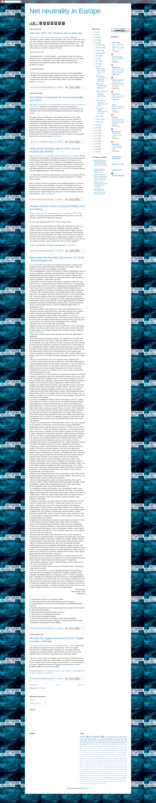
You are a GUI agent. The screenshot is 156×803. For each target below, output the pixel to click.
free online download (121, 773)
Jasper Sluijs (123, 758)
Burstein (112, 746)
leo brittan (108, 775)
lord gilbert (122, 775)
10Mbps (94, 744)
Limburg (99, 760)
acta (118, 769)
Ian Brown (110, 758)
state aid (84, 781)
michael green (100, 777)
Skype (88, 767)
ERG (94, 754)
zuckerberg (100, 783)
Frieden (109, 756)
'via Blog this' (40, 81)
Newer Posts (34, 685)
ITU (104, 758)
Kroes (83, 736)
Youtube (111, 769)
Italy (116, 758)
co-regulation (98, 743)
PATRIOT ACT (85, 764)
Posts (34, 700)
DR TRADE (83, 752)
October (98, 50)
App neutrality (85, 746)
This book (32, 265)
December (99, 45)
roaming (95, 779)
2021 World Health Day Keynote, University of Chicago (118, 108)
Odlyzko (105, 762)
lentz (102, 775)
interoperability (108, 743)
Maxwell (106, 760)
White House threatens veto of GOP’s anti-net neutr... (101, 86)
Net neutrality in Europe (65, 11)
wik (95, 783)
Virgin (90, 769)
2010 (96, 138)
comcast (108, 771)
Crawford (82, 750)
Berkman (105, 746)
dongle (83, 773)
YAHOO (105, 769)
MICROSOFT (84, 741)
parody (89, 779)
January (98, 122)
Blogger (86, 788)
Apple (92, 746)
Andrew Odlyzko (122, 744)
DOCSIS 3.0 (117, 750)
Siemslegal (115, 144)
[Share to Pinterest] (79, 87)
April (97, 66)
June (97, 61)
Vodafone (97, 769)
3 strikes (107, 744)
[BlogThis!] (72, 87)
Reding (90, 739)
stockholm (91, 781)
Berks (114, 105)
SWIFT (95, 765)
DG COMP (101, 750)
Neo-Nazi (122, 760)
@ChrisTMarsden (72, 315)
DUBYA (91, 752)
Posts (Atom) (42, 688)
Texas (105, 767)
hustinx (89, 775)
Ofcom (82, 743)
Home (58, 685)
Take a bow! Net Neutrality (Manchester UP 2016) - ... (101, 103)
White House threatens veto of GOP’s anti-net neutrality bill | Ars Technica (53, 156)
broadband (95, 736)
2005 (96, 149)
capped (92, 771)
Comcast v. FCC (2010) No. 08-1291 (98, 748)
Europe (107, 737)
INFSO (93, 758)
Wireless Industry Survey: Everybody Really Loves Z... (101, 95)
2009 (96, 141)
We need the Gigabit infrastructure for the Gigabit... (101, 111)
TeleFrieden (115, 94)
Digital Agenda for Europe (113, 752)
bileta (123, 769)
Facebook (101, 756)
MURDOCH (94, 741)
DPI (124, 750)
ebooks (94, 773)
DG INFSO (109, 750)
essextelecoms (117, 170)
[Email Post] (66, 87)
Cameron (124, 746)
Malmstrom (105, 741)
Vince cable (83, 769)
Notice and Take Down (94, 762)
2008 (96, 144)
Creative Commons (92, 750)
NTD (116, 760)
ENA (90, 754)
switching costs (101, 781)
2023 (96, 35)
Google (116, 737)
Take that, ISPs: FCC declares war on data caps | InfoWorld (49, 37)
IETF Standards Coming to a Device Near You (117, 135)
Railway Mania (102, 764)
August (98, 56)
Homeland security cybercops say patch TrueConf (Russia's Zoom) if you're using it (100, 163)
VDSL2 (116, 767)
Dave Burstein (99, 752)
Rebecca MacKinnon (114, 764)
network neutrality (120, 777)
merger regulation (89, 777)
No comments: (59, 87)
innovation (96, 775)
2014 (96, 128)
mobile (118, 743)
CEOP (118, 746)
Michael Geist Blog (118, 176)
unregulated (89, 783)
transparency (115, 781)
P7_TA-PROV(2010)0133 (120, 762)
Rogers (89, 765)
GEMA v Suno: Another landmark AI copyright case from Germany (118, 71)
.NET (88, 744)
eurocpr (100, 773)
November (99, 48)
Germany (116, 756)
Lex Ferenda (116, 42)
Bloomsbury (120, 739)
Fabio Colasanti (92, 756)
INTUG (99, 758)
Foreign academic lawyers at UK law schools (117, 147)
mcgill (81, 777)
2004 (96, 152)
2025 (96, 32)
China (83, 748)
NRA (111, 760)
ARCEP (114, 744)
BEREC (110, 739)
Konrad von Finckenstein (88, 760)
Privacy (94, 764)
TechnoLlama (116, 67)
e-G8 (88, 773)
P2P (110, 762)
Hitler (88, 758)
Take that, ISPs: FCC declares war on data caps (55, 33)
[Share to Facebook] (76, 87)
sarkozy (101, 779)
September (99, 53)
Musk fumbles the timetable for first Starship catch (99, 170)
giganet (84, 775)
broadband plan (84, 771)
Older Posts (81, 685)
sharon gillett (114, 779)
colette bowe (100, 771)
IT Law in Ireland (117, 57)
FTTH (83, 756)
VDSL (110, 767)
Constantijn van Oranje (118, 748)
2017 (96, 40)
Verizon (123, 767)
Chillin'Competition (118, 80)
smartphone (123, 779)
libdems (115, 775)
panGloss (115, 117)
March (98, 116)
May (97, 64)
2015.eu (100, 744)
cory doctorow (116, 771)
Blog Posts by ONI (118, 164)
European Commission (116, 754)
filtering (111, 773)
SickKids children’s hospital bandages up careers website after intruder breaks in (100, 177)
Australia (98, 746)
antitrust (88, 743)
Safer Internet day (105, 765)
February (99, 119)
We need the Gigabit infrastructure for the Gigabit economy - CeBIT (51, 645)
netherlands (110, 777)
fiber (106, 773)
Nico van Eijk (83, 762)
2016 (96, 43)
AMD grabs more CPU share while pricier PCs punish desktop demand (99, 191)
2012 (96, 133)
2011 (96, 136)
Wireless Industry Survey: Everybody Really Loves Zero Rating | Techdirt (53, 213)
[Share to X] (74, 87)
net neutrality (101, 739)
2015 (96, 125)
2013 (96, 130)
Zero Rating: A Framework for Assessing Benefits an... (101, 79)
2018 (96, 37)
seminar (107, 779)
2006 (96, 146)
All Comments (36, 703)
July (97, 58)
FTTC (125, 754)
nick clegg (82, 779)
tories (108, 781)
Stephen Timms (97, 767)
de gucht (124, 771)
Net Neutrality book (117, 741)
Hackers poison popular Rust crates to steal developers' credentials (101, 184)
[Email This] (70, 87)
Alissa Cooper (116, 131)
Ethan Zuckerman (102, 754)
